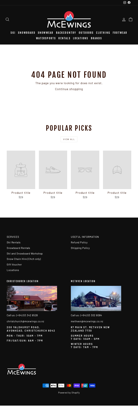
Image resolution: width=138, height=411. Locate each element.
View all (69, 139)
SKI (13, 32)
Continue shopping (69, 89)
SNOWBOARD (26, 32)
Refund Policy (79, 242)
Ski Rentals (14, 242)
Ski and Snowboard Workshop (25, 253)
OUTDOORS (86, 32)
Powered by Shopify (69, 392)
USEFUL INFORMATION (85, 236)
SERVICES (13, 236)
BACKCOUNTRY (66, 32)
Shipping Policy (80, 247)
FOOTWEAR (120, 32)
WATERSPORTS (46, 38)
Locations (80, 38)
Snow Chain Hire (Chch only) (24, 258)
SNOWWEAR (46, 32)
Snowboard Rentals (18, 247)
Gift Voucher (14, 264)
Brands (96, 38)
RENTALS (64, 38)
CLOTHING (103, 32)
